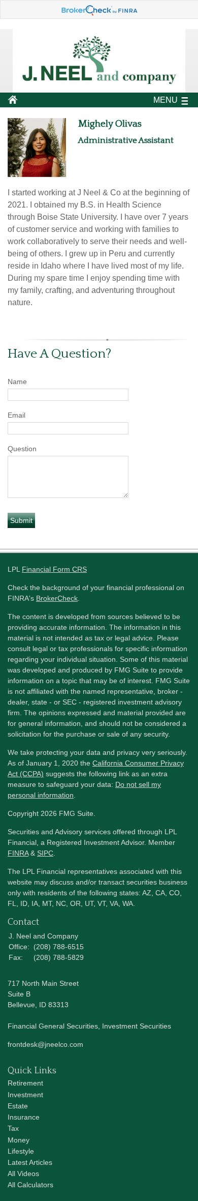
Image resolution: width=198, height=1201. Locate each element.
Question (22, 449)
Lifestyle (21, 1151)
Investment (25, 1095)
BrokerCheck (57, 598)
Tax (13, 1128)
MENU (165, 100)
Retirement (25, 1083)
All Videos (23, 1173)
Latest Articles (30, 1162)
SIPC (45, 853)
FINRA (18, 853)
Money (18, 1140)
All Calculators (30, 1185)
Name (17, 381)
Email (16, 415)
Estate (18, 1106)
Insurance (24, 1117)
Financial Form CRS (54, 569)
